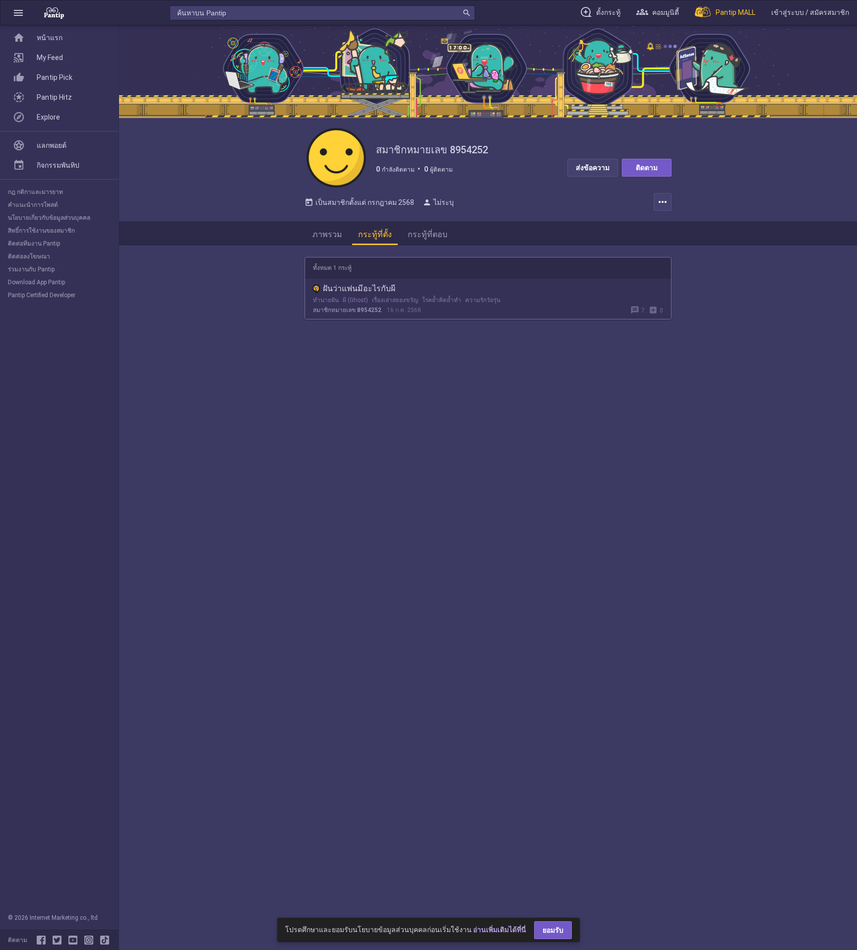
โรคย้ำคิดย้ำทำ (441, 300)
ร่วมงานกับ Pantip (31, 269)
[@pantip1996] (105, 940)
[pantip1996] (75, 940)
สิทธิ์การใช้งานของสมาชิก (41, 230)
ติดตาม (647, 168)
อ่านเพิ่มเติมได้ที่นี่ (499, 930)
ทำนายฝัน (326, 300)
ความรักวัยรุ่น (482, 300)
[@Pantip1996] (59, 940)
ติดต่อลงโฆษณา (29, 256)
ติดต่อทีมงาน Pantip (34, 243)
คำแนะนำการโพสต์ (33, 204)
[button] (18, 12)
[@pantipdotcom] (91, 940)
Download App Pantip (36, 282)
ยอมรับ (553, 930)
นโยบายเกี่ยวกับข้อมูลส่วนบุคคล (49, 217)
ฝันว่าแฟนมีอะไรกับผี (359, 288)
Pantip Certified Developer (41, 295)
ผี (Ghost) (355, 300)
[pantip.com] (54, 12)
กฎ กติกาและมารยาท (35, 192)
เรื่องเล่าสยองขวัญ (395, 300)
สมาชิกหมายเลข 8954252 (347, 310)
